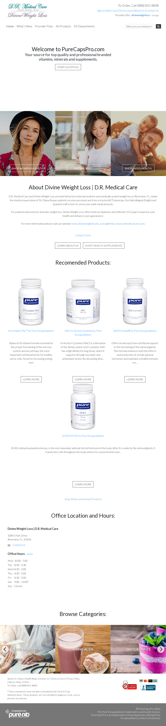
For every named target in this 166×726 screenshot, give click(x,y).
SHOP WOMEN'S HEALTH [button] (27, 168)
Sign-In (100, 10)
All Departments (84, 26)
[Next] (160, 649)
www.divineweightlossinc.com (88, 223)
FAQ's (27, 682)
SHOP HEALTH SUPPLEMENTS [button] (103, 245)
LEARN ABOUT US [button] (67, 245)
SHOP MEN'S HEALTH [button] (138, 168)
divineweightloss (140, 15)
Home (10, 26)
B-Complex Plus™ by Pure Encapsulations (31, 330)
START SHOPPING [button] (68, 67)
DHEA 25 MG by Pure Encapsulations (83, 435)
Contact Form (83, 235)
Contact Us (152, 10)
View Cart (112, 10)
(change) (155, 15)
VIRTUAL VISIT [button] (83, 168)
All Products (63, 26)
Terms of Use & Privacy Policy (65, 678)
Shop (20, 678)
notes (30, 553)
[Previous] (5, 649)
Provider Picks (44, 26)
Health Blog (30, 678)
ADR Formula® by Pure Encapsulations (135, 330)
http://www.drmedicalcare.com (127, 223)
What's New (24, 26)
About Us (139, 10)
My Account (125, 10)
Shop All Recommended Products (83, 499)
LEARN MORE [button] (31, 379)
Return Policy (15, 682)
